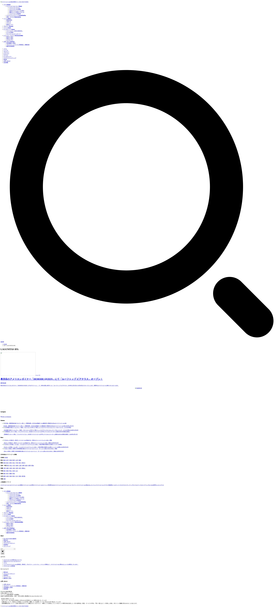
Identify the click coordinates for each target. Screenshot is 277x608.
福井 (17, 465)
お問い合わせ (6, 61)
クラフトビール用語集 (15, 13)
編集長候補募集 (10, 46)
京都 (10, 468)
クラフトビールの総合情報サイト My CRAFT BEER (15, 606)
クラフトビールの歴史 (28, 485)
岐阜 (26, 465)
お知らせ (8, 21)
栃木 (7, 462)
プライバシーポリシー (9, 543)
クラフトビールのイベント (41, 485)
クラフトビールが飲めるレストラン (86, 485)
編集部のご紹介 (7, 578)
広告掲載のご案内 (11, 43)
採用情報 (5, 589)
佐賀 (7, 476)
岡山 (10, 470)
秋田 (13, 460)
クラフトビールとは (14, 7)
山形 (17, 460)
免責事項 (5, 544)
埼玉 (13, 462)
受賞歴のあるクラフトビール (55, 485)
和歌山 (23, 468)
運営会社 (5, 540)
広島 (13, 470)
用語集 (5, 59)
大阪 (13, 468)
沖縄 (4, 479)
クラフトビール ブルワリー (70, 485)
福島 (20, 460)
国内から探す (9, 37)
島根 (7, 470)
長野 (23, 465)
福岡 (4, 476)
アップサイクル (133, 485)
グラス (162, 485)
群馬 (10, 462)
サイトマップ (6, 546)
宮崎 (20, 476)
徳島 (4, 473)
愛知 (32, 465)
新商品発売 (9, 20)
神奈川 (23, 462)
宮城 (10, 460)
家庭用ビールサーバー (114, 485)
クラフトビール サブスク (102, 485)
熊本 (13, 476)
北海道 (6, 457)
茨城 (4, 462)
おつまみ (151, 485)
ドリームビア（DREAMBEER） (14, 30)
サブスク (5, 55)
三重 (4, 468)
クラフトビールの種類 (15, 9)
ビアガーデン (9, 40)
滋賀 (7, 468)
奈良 (20, 468)
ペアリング (146, 485)
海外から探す (9, 38)
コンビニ (158, 485)
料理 (155, 485)
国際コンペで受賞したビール (16, 12)
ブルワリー (6, 52)
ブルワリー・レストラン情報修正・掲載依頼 (17, 44)
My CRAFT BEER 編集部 (9, 538)
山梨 (20, 465)
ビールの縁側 (9, 32)
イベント (8, 23)
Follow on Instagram (6, 416)
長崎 (10, 476)
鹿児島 (23, 476)
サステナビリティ (124, 485)
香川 (7, 473)
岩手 (7, 460)
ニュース (5, 50)
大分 (17, 476)
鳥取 (4, 470)
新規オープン (9, 24)
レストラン (6, 53)
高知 (13, 473)
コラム (5, 48)
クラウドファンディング (9, 58)
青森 (4, 460)
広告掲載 (5, 62)
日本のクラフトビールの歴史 (16, 10)
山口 (17, 470)
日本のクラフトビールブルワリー (12, 561)
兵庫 (17, 468)
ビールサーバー (7, 56)
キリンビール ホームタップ (13, 34)
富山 (11, 465)
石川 (14, 465)
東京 (20, 462)
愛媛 (10, 473)
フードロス (140, 485)
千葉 (17, 462)
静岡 (29, 465)
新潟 (8, 465)
